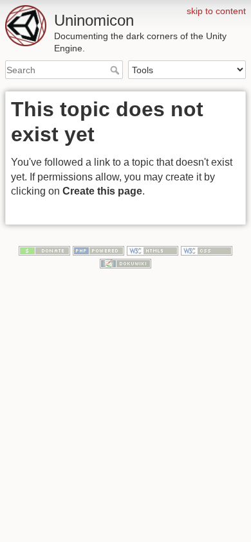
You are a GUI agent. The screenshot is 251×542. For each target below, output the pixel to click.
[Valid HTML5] (152, 250)
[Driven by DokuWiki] (125, 263)
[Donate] (44, 250)
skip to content (216, 11)
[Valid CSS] (206, 250)
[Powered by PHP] (98, 250)
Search (116, 70)
